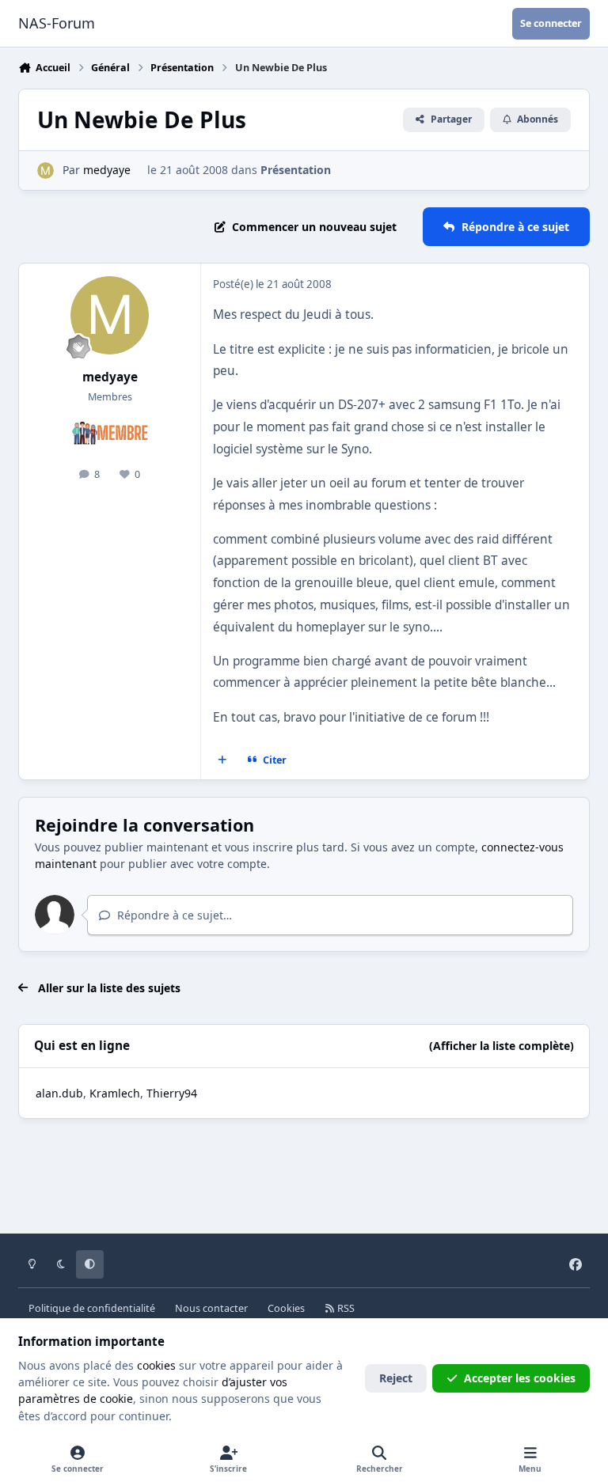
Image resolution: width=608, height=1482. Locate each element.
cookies (156, 1365)
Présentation (295, 169)
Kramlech (114, 1093)
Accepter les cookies (520, 1377)
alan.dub (59, 1093)
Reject (395, 1377)
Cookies (286, 1308)
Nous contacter (211, 1308)
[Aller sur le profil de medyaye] (45, 170)
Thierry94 (171, 1093)
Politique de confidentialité (91, 1308)
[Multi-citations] (222, 759)
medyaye (107, 169)
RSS (345, 1308)
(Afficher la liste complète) (501, 1045)
